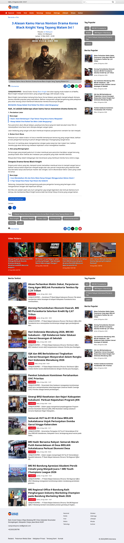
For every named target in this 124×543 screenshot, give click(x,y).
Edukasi (48, 13)
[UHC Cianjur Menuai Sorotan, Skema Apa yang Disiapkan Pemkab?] (103, 249)
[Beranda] (6, 13)
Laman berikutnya (16, 199)
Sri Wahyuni (48, 32)
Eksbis (31, 13)
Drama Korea (55, 218)
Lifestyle (65, 13)
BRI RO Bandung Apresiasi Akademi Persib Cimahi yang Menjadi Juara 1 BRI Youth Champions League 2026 (52, 469)
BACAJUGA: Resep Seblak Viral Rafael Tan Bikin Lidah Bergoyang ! (33, 105)
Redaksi (11, 538)
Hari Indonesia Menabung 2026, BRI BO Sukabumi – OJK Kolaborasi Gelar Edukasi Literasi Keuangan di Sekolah (105, 83)
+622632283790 (13, 529)
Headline (32, 294)
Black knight (14, 218)
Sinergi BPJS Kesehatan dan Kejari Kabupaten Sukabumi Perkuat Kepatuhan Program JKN (54, 398)
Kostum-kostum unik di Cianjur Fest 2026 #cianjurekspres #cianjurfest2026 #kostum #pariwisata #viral (75, 262)
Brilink (88, 33)
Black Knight (42, 92)
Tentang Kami (51, 538)
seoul (20, 223)
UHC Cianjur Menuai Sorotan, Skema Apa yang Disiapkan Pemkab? (101, 261)
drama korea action (71, 218)
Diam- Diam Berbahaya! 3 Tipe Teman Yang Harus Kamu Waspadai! (36, 119)
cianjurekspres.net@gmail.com (19, 526)
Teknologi (39, 13)
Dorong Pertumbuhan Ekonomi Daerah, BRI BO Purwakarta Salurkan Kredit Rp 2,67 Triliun (104, 71)
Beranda (11, 17)
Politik (19, 13)
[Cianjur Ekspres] (13, 7)
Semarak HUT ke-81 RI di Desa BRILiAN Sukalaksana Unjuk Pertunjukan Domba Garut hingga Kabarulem (51, 421)
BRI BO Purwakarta (99, 28)
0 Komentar (14, 86)
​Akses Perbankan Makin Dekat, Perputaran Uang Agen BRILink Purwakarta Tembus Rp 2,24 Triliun (104, 58)
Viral (25, 13)
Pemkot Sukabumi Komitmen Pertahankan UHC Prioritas (103, 109)
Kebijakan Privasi (39, 538)
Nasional (11, 13)
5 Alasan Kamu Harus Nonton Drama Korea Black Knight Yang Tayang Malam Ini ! (43, 214)
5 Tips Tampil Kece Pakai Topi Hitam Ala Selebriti (29, 181)
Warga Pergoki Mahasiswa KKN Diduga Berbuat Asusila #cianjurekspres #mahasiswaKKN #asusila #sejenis (20, 263)
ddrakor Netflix (28, 218)
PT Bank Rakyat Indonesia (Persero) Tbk (99, 38)
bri (87, 28)
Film (17, 17)
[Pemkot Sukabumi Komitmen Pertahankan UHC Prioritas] (88, 111)
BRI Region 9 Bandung (103, 33)
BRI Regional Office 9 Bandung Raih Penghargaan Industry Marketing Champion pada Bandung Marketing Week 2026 (54, 493)
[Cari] (113, 1)
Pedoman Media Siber (23, 538)
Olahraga (57, 13)
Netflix (12, 223)
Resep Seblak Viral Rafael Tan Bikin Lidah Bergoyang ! (31, 121)
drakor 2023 (42, 218)
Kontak (60, 538)
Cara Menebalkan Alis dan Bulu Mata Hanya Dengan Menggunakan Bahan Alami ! (42, 178)
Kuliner (80, 13)
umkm (88, 44)
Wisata (73, 13)
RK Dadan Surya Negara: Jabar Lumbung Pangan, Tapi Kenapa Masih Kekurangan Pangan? (47, 261)
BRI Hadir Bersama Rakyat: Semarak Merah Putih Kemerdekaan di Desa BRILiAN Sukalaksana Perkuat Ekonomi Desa (53, 445)
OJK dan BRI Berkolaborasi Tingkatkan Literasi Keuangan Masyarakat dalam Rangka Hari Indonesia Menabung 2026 (104, 97)
